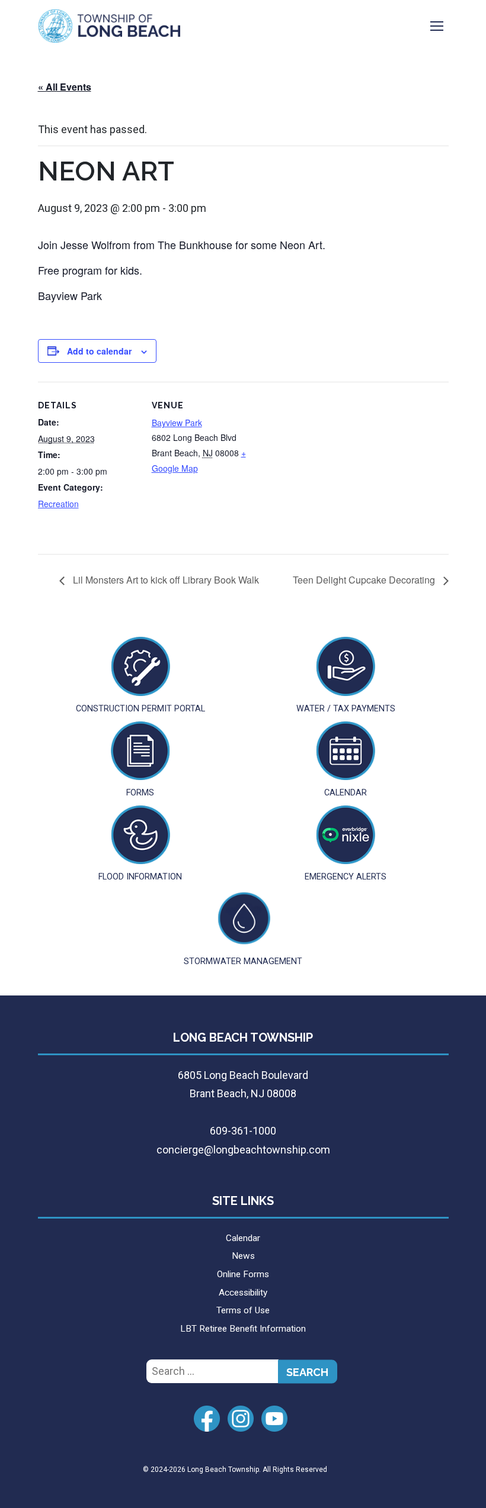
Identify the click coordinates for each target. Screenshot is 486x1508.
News (243, 1256)
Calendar (243, 1238)
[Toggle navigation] (437, 26)
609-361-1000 (243, 1130)
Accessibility (243, 1292)
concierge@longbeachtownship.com (243, 1149)
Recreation (58, 504)
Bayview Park (177, 422)
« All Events (64, 87)
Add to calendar (99, 351)
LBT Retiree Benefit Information (243, 1328)
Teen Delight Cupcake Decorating (365, 580)
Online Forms (243, 1274)
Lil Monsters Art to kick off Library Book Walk (165, 580)
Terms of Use (243, 1310)
